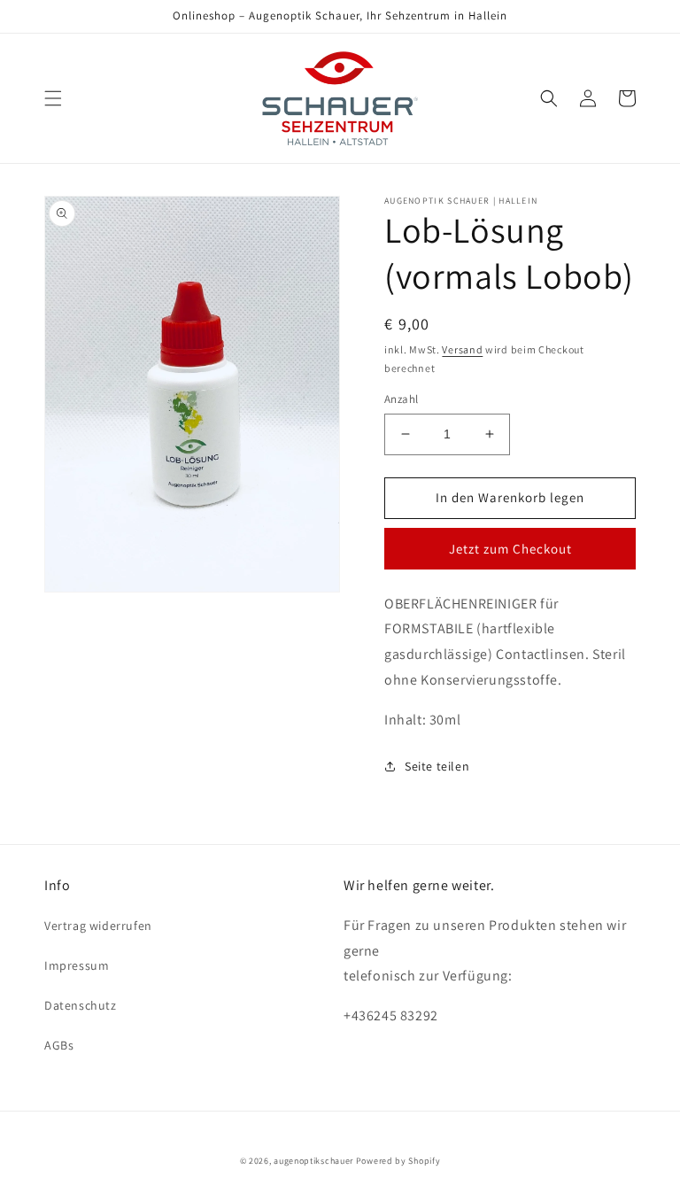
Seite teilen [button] (437, 766)
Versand (462, 349)
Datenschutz (80, 1005)
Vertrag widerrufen (98, 926)
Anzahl (401, 399)
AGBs (58, 1045)
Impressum (76, 965)
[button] (53, 98)
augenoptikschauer (313, 1160)
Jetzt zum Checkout (510, 548)
